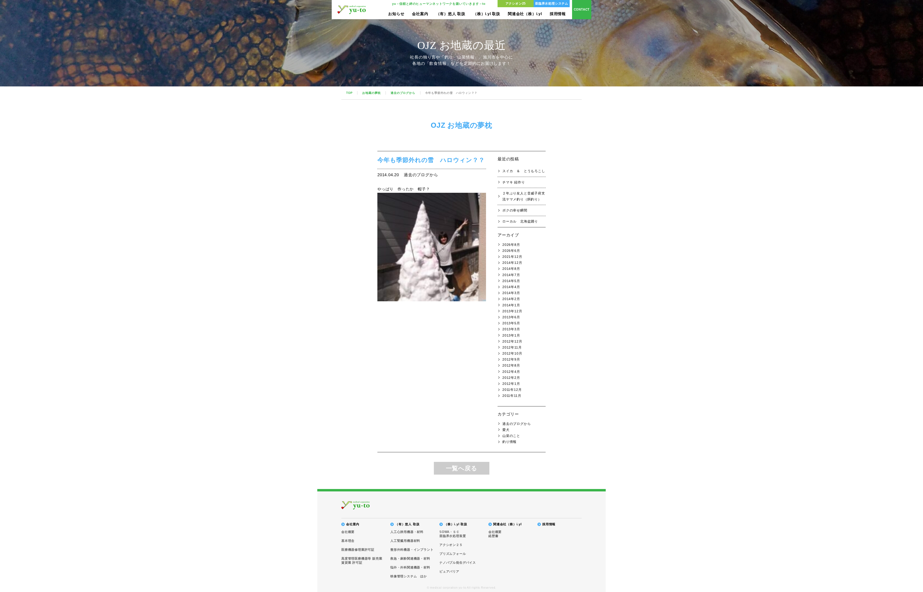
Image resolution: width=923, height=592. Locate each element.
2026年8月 (511, 245)
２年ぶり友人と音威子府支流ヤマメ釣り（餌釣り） (523, 196)
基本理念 (348, 541)
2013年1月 (511, 335)
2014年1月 (511, 305)
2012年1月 (511, 384)
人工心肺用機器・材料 (407, 532)
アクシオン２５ (451, 545)
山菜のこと (511, 436)
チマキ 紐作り (513, 182)
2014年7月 (511, 275)
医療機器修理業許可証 (357, 549)
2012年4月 (511, 372)
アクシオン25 (515, 3)
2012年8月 (511, 365)
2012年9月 (511, 359)
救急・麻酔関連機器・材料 (410, 558)
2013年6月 (511, 317)
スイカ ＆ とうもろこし (523, 171)
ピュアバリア (449, 571)
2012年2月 (511, 378)
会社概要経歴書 (495, 534)
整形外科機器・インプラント (411, 549)
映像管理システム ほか (408, 576)
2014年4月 (511, 287)
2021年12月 (512, 257)
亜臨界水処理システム (551, 3)
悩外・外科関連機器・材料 (410, 567)
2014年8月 (511, 269)
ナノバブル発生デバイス (457, 562)
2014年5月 (511, 281)
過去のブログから (516, 424)
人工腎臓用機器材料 (405, 541)
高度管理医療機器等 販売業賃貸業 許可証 (361, 560)
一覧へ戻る (461, 468)
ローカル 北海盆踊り (520, 221)
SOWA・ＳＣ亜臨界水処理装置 (452, 534)
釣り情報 (509, 442)
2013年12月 (512, 311)
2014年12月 (512, 263)
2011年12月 (512, 390)
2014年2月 (511, 299)
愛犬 (506, 430)
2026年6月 (511, 251)
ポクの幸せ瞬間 (514, 210)
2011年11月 (511, 396)
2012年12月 (512, 341)
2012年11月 (512, 347)
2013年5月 (511, 323)
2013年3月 (511, 329)
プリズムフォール (452, 554)
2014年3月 (511, 293)
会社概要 (348, 532)
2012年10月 (512, 353)
